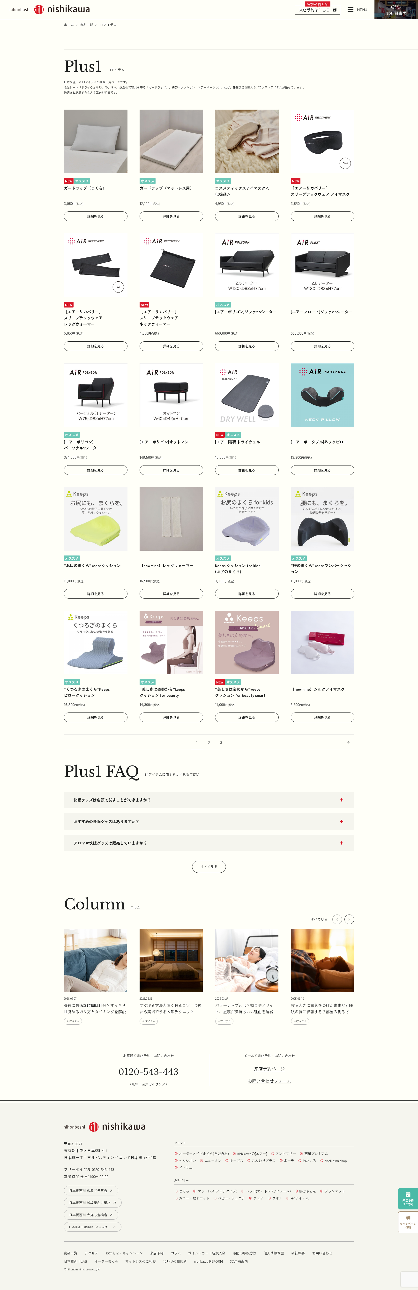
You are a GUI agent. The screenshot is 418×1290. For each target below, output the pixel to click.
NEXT (348, 742)
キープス (236, 1160)
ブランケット (335, 1191)
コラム (176, 1253)
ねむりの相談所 (175, 1261)
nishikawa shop (336, 1160)
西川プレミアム (316, 1153)
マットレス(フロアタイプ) (217, 1191)
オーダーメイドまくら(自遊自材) (204, 1153)
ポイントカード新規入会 (206, 1253)
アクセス (91, 1253)
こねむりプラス (264, 1160)
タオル (277, 1198)
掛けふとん (307, 1191)
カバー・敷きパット (194, 1198)
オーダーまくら (106, 1261)
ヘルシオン (187, 1160)
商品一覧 (70, 1253)
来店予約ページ (269, 1068)
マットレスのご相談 (140, 1261)
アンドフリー (286, 1153)
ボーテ (289, 1160)
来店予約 (157, 1253)
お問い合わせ (322, 1253)
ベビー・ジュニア (231, 1198)
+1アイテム (300, 1198)
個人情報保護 (274, 1253)
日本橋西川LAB (75, 1261)
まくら (184, 1191)
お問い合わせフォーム (269, 1081)
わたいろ (309, 1160)
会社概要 (298, 1253)
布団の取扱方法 (244, 1253)
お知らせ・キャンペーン (124, 1253)
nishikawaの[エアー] (252, 1153)
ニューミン (212, 1160)
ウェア (259, 1198)
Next (349, 919)
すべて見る (209, 866)
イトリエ (186, 1167)
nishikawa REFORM (208, 1261)
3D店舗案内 (239, 1261)
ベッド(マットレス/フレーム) (268, 1191)
